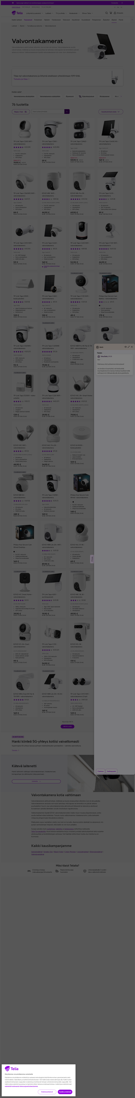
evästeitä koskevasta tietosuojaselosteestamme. (21, 1086)
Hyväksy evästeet (65, 1092)
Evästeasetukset (47, 1092)
